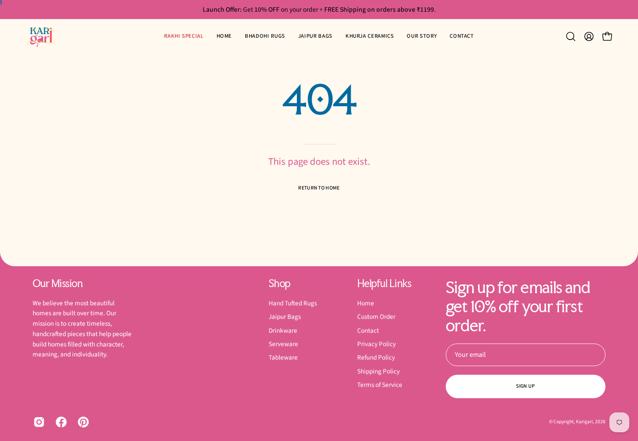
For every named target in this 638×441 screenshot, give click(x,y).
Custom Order (376, 316)
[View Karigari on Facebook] (60, 421)
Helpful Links (384, 284)
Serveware (283, 344)
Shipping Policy (378, 371)
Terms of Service (379, 384)
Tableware (283, 357)
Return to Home (318, 188)
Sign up (525, 386)
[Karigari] (41, 36)
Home (365, 303)
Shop (279, 284)
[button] (265, 36)
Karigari (584, 421)
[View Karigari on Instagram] (38, 421)
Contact (368, 330)
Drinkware (283, 330)
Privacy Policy (376, 344)
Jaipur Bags (285, 316)
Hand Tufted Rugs (293, 303)
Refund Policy (376, 357)
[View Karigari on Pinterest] (82, 421)
